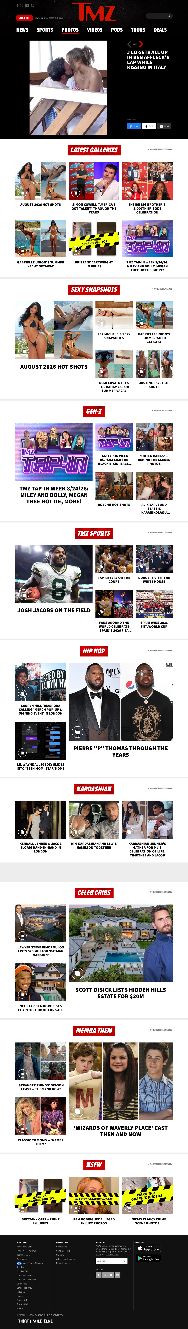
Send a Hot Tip (63, 1251)
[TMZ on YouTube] (111, 1275)
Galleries (21, 1292)
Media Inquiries (63, 1263)
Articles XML (23, 1271)
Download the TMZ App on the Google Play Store (148, 1258)
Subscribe (124, 1261)
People (20, 1296)
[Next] (141, 44)
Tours (138, 30)
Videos (94, 30)
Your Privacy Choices (32, 1263)
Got (24, 18)
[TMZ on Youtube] (27, 5)
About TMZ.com (24, 1247)
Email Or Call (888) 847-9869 (49, 18)
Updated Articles (25, 1275)
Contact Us (61, 1247)
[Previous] (129, 44)
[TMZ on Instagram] (32, 5)
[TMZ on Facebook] (17, 5)
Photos (70, 30)
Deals (160, 30)
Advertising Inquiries (65, 1259)
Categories (22, 1284)
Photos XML (22, 1304)
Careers (60, 1255)
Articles (20, 1267)
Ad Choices (22, 1259)
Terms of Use (23, 1255)
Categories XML (24, 1288)
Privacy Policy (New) (26, 1251)
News (22, 30)
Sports (45, 30)
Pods (117, 30)
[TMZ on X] (22, 5)
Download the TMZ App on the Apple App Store (148, 1248)
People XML (22, 1300)
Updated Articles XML (27, 1279)
